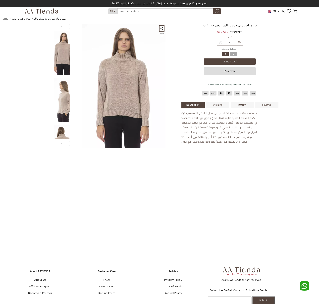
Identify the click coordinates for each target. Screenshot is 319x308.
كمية (229, 37)
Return (242, 105)
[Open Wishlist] (289, 11)
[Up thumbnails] (62, 26)
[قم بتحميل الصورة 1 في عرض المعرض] (64, 53)
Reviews (266, 105)
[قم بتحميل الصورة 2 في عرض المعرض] (64, 100)
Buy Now (229, 71)
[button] (295, 11)
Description (193, 105)
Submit (263, 300)
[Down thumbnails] (62, 143)
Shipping (217, 105)
